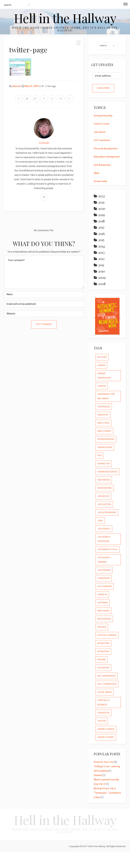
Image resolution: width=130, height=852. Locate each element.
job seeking (104, 570)
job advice (103, 496)
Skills (96, 173)
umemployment (106, 729)
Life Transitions (102, 140)
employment (104, 431)
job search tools (107, 549)
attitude (102, 357)
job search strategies (103, 539)
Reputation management (107, 156)
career (101, 365)
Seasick (98, 775)
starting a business (103, 702)
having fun (103, 463)
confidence (103, 406)
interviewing (104, 488)
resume (101, 659)
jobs (100, 520)
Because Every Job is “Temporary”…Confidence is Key (107, 793)
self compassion (106, 684)
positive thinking (106, 635)
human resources (107, 471)
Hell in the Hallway (65, 18)
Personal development (106, 148)
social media (104, 692)
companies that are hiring (106, 396)
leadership (103, 578)
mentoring (103, 610)
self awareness (106, 675)
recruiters (103, 643)
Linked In (102, 594)
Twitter (101, 720)
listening (102, 602)
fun (99, 455)
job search (103, 528)
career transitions (104, 375)
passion (101, 627)
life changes (104, 586)
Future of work (101, 124)
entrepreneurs (105, 439)
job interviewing (106, 512)
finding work (104, 447)
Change (101, 386)
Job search (99, 132)
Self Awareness (102, 165)
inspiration (103, 479)
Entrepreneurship (103, 115)
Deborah (16, 86)
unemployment (105, 737)
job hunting (104, 504)
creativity (103, 414)
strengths (103, 712)
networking (104, 618)
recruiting (103, 651)
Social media (100, 181)
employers (103, 422)
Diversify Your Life (103, 762)
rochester (103, 667)
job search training (103, 559)
